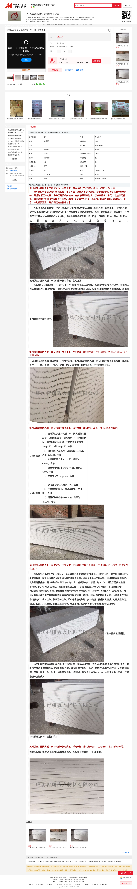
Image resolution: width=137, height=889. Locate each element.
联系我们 (40, 884)
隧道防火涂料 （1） (13, 144)
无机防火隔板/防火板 (59, 25)
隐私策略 (68, 884)
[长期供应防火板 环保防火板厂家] (122, 74)
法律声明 (87, 884)
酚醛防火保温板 (59, 861)
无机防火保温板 (92, 861)
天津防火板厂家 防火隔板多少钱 (126, 46)
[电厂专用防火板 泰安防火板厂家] (122, 56)
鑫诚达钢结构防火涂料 (34, 119)
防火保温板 (40, 861)
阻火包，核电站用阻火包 (118, 119)
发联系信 (54, 70)
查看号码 (96, 61)
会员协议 (77, 884)
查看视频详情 (26, 70)
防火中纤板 (102, 861)
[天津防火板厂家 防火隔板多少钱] (122, 38)
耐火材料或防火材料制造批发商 (78, 877)
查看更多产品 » (126, 853)
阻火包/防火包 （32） (14, 149)
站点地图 (59, 884)
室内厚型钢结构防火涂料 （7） (17, 130)
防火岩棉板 (49, 861)
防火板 (118, 861)
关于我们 (31, 884)
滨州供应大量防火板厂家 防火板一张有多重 (71, 879)
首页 (44, 25)
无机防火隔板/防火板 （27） (16, 152)
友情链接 (104, 884)
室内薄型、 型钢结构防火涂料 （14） (19, 133)
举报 (21, 84)
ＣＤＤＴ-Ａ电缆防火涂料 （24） (17, 141)
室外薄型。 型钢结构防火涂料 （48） (19, 138)
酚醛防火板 (82, 861)
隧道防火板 (111, 861)
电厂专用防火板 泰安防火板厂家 (126, 64)
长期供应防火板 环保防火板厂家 (126, 82)
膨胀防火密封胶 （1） (14, 155)
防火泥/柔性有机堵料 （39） (16, 147)
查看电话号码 (13, 171)
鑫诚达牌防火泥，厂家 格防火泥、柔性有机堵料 (20, 119)
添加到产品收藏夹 (12, 189)
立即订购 (79, 70)
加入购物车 (69, 70)
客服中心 (50, 884)
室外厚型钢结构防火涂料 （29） (17, 135)
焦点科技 (71, 887)
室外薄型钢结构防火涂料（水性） (100, 119)
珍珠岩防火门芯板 (71, 861)
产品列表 (49, 25)
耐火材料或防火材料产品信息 (58, 877)
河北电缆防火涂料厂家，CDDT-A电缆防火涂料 (83, 119)
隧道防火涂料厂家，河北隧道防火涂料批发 (61, 119)
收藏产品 (12, 84)
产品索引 (9, 186)
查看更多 (15, 159)
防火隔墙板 (31, 861)
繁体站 (96, 884)
